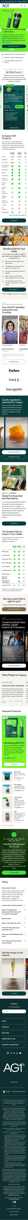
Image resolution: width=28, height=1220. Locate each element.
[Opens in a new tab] (14, 370)
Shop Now (14, 764)
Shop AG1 (14, 220)
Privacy (14, 1205)
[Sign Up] (24, 1011)
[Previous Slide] (1, 30)
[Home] (5, 5)
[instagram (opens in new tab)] (8, 1053)
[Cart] (21, 5)
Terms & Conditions (14, 1211)
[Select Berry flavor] (20, 779)
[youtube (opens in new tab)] (20, 1053)
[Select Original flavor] (18, 779)
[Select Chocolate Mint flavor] (19, 822)
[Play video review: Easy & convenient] (10, 330)
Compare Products (14, 609)
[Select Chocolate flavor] (18, 822)
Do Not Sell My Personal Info (14, 1208)
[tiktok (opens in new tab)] (17, 1053)
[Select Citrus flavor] (19, 779)
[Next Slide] (26, 30)
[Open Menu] (24, 5)
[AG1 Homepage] (14, 1068)
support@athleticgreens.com (14, 1195)
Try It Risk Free (14, 872)
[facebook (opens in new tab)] (11, 1053)
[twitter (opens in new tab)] (14, 1053)
